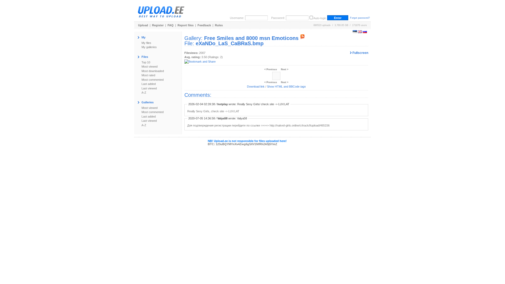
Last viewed (149, 88)
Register (158, 25)
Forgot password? (360, 18)
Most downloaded (153, 71)
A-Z (144, 92)
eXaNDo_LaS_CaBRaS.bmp (230, 43)
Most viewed (150, 66)
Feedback (204, 25)
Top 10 (146, 62)
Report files (186, 25)
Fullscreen (360, 53)
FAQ (171, 25)
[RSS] (302, 38)
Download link (256, 86)
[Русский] (365, 32)
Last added (149, 83)
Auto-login (320, 18)
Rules (219, 25)
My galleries (149, 47)
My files (146, 42)
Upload (143, 25)
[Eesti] (355, 32)
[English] (360, 32)
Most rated (148, 75)
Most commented (153, 79)
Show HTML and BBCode (286, 86)
